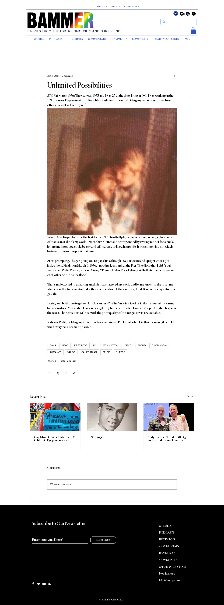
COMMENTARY (169, 546)
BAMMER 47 (167, 553)
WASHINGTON (110, 345)
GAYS (53, 345)
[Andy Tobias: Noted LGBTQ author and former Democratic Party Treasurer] (169, 417)
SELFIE (106, 352)
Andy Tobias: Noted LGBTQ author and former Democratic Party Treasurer (168, 439)
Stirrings (96, 437)
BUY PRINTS (167, 539)
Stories (52, 361)
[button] (131, 6)
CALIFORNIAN (89, 352)
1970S (65, 345)
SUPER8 (120, 352)
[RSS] (194, 14)
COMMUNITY (168, 560)
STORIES (165, 526)
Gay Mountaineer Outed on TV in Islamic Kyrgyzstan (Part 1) (54, 439)
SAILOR (71, 352)
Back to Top (5, 591)
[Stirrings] (112, 417)
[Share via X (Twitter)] (57, 373)
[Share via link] (74, 373)
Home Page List (67, 361)
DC (95, 345)
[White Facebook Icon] (33, 584)
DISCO (128, 345)
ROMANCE (55, 352)
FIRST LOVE (80, 345)
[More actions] (175, 76)
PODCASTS (166, 532)
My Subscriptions (169, 580)
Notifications (167, 573)
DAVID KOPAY (159, 345)
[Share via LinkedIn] (66, 373)
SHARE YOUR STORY (172, 567)
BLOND (142, 345)
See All (190, 396)
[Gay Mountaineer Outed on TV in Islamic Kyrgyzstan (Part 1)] (55, 417)
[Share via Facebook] (49, 373)
